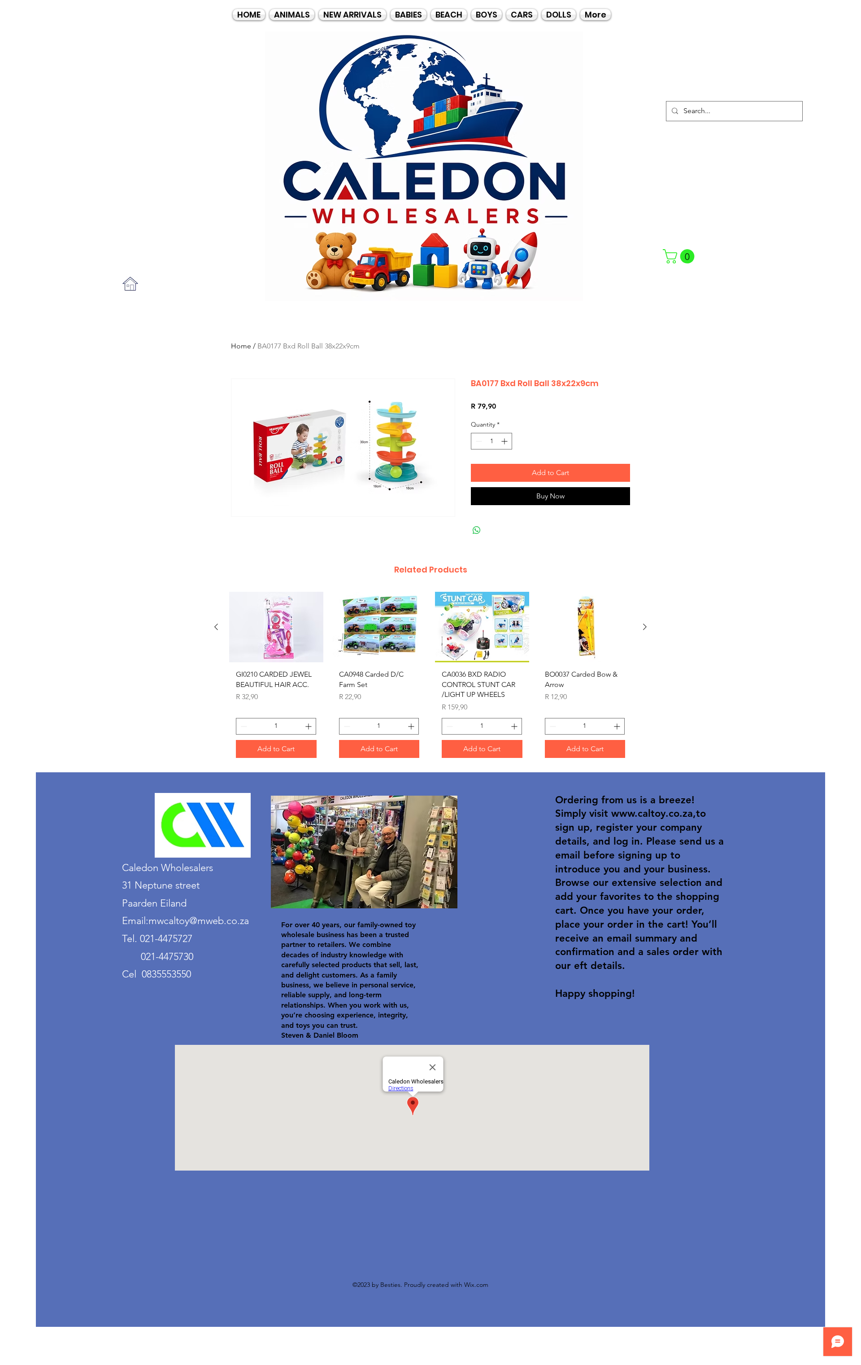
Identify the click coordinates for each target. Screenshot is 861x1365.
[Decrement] (477, 441)
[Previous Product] (216, 626)
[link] (680, 256)
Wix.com (476, 1285)
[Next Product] (644, 626)
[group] (430, 678)
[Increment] (505, 441)
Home (241, 346)
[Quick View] (276, 627)
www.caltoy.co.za (652, 813)
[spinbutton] (491, 441)
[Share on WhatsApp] (476, 530)
